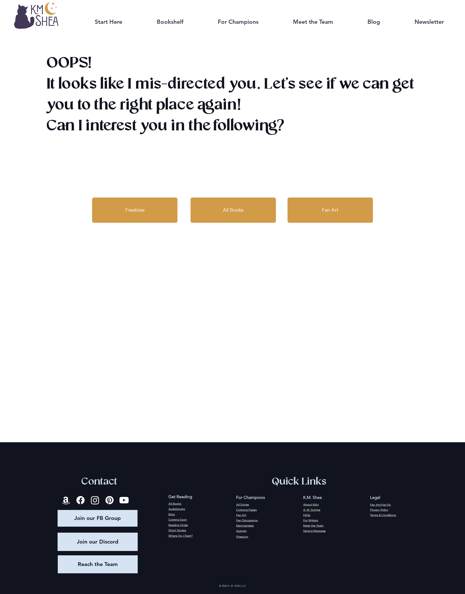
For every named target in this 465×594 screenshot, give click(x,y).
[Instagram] (95, 500)
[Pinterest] (109, 500)
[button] (170, 21)
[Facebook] (80, 500)
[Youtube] (124, 500)
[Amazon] (65, 500)
